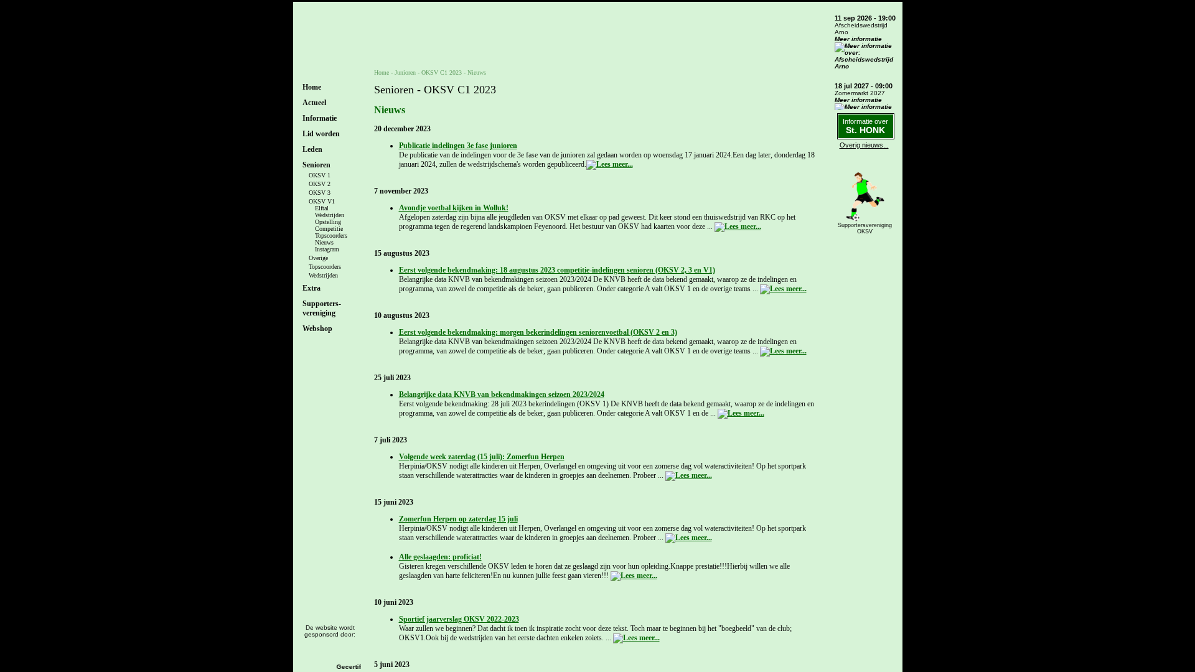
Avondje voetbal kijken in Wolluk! (453, 207)
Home (311, 87)
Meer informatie (858, 38)
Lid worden (321, 133)
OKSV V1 (322, 201)
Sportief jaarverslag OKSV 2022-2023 (459, 619)
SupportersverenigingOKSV (865, 228)
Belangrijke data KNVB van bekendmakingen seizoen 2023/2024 (501, 394)
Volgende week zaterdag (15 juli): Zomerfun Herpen (482, 456)
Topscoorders (331, 235)
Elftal (322, 208)
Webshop (317, 328)
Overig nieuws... (864, 145)
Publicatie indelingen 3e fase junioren (458, 145)
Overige (318, 257)
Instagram (327, 249)
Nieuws (324, 242)
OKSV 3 (319, 192)
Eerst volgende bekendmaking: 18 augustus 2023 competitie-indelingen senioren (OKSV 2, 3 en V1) (557, 270)
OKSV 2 (319, 183)
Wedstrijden (329, 215)
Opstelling (328, 221)
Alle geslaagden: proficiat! (440, 557)
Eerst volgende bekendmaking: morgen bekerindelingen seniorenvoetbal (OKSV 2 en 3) (538, 332)
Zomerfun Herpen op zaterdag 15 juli (458, 519)
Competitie (329, 228)
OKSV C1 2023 (441, 72)
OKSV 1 (319, 175)
